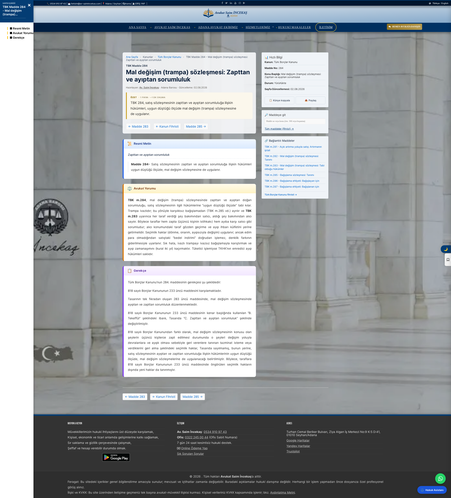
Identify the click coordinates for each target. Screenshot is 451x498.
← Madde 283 (138, 126)
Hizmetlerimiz (258, 27)
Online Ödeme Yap (194, 448)
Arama (128, 3)
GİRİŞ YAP (139, 3)
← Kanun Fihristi (167, 126)
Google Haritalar (298, 440)
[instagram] (239, 3)
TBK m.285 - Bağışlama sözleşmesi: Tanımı (289, 174)
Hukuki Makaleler (294, 27)
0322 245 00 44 (196, 437)
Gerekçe (18, 37)
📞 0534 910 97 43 (56, 3)
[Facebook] (222, 3)
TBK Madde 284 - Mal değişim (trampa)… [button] (14, 10)
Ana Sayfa (137, 27)
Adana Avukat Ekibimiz (218, 27)
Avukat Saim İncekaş (172, 27)
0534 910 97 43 (215, 432)
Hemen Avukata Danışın (406, 26)
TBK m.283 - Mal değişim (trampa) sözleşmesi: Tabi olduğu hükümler (294, 167)
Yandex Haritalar (298, 446)
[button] (29, 4)
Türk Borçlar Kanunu (169, 56)
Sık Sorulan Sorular (190, 453)
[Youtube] (235, 3)
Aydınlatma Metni (282, 492)
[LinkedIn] (231, 3)
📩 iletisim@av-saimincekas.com (84, 3)
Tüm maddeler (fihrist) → (279, 128)
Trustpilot (293, 451)
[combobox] (295, 121)
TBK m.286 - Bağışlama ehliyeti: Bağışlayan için (292, 180)
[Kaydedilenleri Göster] (448, 259)
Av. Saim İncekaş (149, 87)
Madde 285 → (196, 126)
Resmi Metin (21, 28)
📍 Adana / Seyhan (111, 3)
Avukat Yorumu (23, 33)
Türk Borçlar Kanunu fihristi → (281, 194)
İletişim (326, 27)
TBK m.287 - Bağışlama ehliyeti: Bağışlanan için (292, 186)
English (444, 3)
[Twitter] (226, 3)
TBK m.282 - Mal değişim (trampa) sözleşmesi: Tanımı (292, 158)
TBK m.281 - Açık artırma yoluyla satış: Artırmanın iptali (293, 148)
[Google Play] (244, 3)
